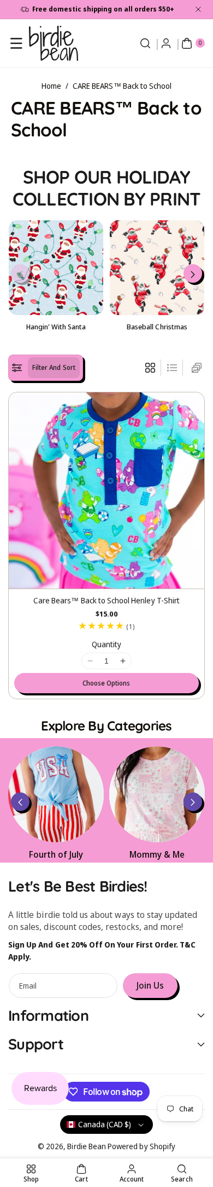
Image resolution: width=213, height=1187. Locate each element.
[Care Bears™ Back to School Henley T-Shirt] (106, 490)
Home (51, 86)
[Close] (198, 9)
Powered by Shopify (141, 1146)
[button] (16, 43)
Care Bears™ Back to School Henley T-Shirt (106, 600)
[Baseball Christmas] (157, 268)
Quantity (106, 644)
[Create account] (166, 43)
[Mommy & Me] (157, 794)
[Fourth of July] (56, 794)
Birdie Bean (86, 1146)
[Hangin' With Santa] (56, 268)
